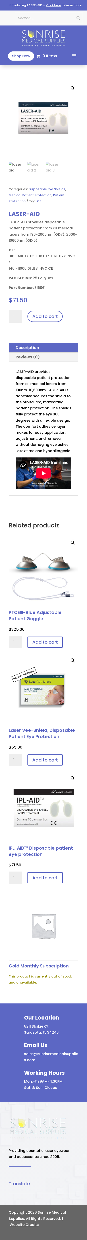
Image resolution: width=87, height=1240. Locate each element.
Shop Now (21, 56)
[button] (43, 118)
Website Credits (24, 1224)
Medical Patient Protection (30, 195)
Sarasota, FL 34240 (41, 1032)
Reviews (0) (28, 357)
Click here (53, 5)
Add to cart (45, 316)
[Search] (78, 18)
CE (39, 201)
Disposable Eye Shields (47, 189)
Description (27, 347)
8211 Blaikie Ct (36, 1026)
